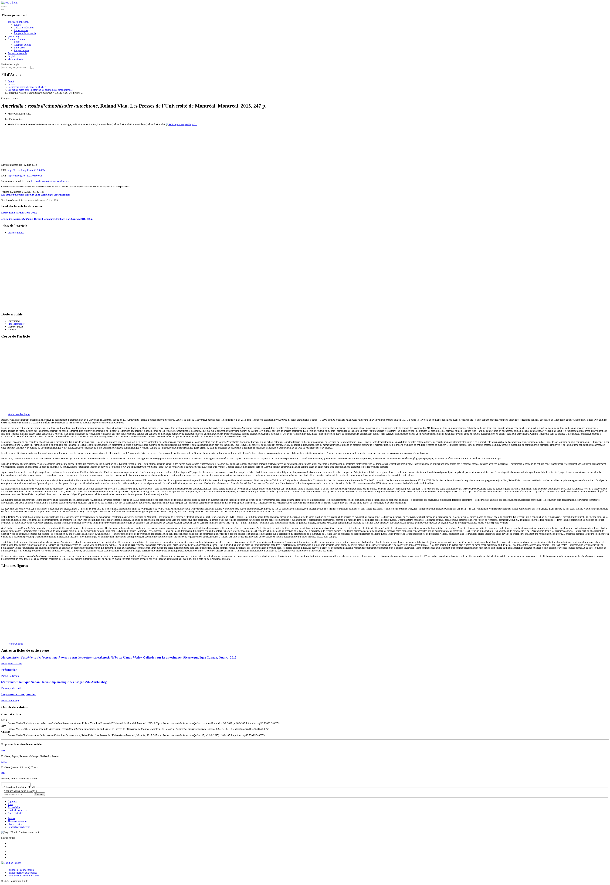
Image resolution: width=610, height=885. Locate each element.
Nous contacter (15, 813)
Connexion (13, 36)
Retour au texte (15, 643)
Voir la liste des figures (19, 414)
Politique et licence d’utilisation (23, 875)
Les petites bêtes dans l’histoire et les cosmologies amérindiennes (40, 89)
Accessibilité (14, 807)
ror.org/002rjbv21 (188, 124)
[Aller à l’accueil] (9, 2)
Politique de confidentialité (21, 869)
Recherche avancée (17, 53)
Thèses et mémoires (24, 27)
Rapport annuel (21, 50)
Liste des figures (16, 232)
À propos (22, 39)
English (11, 56)
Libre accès (19, 47)
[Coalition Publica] (11, 862)
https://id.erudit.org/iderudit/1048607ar (27, 170)
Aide (10, 804)
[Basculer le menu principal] (2, 9)
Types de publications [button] (18, 21)
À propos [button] (13, 39)
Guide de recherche (17, 810)
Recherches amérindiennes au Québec (27, 87)
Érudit (17, 42)
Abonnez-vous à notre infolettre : (20, 791)
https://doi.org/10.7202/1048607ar (25, 175)
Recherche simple (10, 64)
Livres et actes (21, 30)
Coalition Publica (22, 44)
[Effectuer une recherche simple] (2, 6)
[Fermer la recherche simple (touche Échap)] (5, 6)
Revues (17, 24)
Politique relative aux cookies (22, 872)
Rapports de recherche (25, 33)
